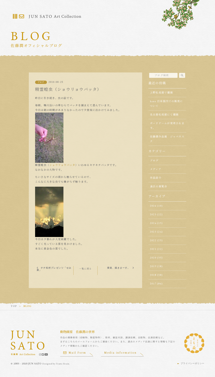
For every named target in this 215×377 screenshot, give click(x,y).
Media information (120, 352)
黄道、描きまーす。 (118, 268)
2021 (153, 249)
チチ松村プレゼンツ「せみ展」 (54, 269)
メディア (155, 169)
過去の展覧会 (158, 186)
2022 (153, 240)
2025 (153, 214)
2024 (153, 223)
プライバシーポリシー (192, 363)
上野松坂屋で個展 (161, 92)
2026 (153, 205)
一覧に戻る (85, 268)
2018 (153, 275)
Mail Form (77, 352)
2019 (153, 266)
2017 (153, 283)
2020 (153, 257)
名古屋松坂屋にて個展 (164, 114)
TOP (14, 306)
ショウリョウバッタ (62, 165)
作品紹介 (155, 177)
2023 (153, 231)
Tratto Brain (62, 363)
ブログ (41, 82)
